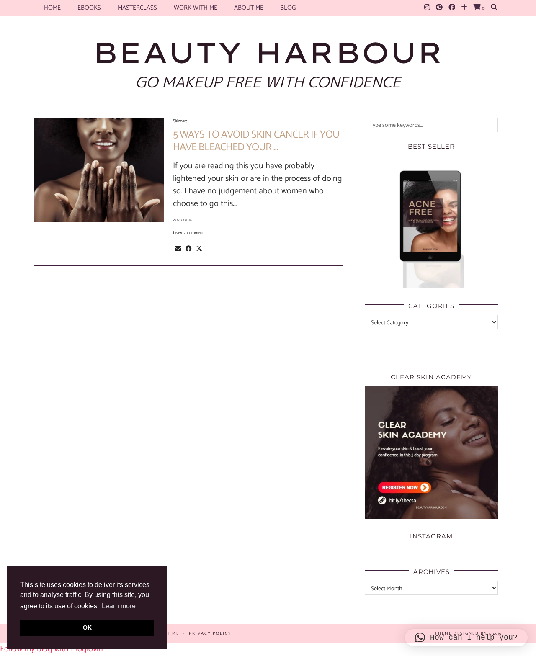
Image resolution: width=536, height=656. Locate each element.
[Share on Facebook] (188, 248)
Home (52, 8)
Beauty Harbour (268, 52)
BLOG (288, 8)
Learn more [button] (119, 606)
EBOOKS (89, 8)
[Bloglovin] (464, 8)
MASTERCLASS (137, 8)
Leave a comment (188, 232)
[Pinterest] (439, 8)
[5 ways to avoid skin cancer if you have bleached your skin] (99, 170)
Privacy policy (210, 633)
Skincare (180, 121)
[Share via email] (178, 248)
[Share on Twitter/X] (199, 248)
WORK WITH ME (195, 8)
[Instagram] (427, 8)
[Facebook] (451, 8)
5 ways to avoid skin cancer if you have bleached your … (256, 141)
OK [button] (87, 627)
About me (248, 8)
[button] (466, 637)
